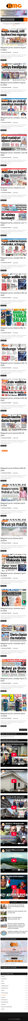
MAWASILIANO (4, 1002)
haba (2, 981)
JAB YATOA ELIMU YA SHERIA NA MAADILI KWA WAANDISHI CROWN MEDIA (16, 906)
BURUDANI (3, 979)
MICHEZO (3, 1004)
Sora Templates (16, 1019)
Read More (3, 60)
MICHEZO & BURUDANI (6, 1006)
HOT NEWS (14, 902)
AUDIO (2, 976)
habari (3, 983)
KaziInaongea (4, 992)
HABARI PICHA (4, 988)
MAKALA (3, 997)
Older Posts (23, 729)
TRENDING (5, 902)
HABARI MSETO (4, 986)
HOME (2, 990)
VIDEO (2, 1009)
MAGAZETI (4, 30)
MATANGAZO (4, 999)
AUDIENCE (23, 902)
